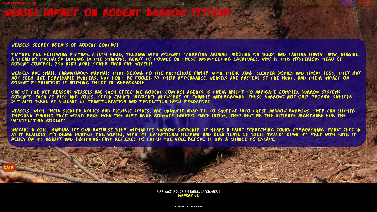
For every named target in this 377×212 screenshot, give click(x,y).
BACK (9, 167)
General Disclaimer (202, 191)
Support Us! (188, 195)
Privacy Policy (171, 191)
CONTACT (367, 3)
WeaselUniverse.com (19, 3)
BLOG (348, 3)
